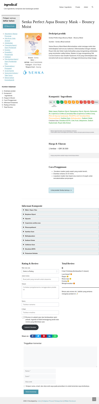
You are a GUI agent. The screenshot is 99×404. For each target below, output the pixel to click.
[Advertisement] (74, 78)
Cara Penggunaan (10, 100)
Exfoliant (8, 57)
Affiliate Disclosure (70, 401)
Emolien (7, 50)
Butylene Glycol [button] (30, 214)
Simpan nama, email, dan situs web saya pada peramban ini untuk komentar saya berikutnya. (58, 386)
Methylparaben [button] (30, 236)
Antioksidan (9, 43)
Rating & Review (9, 105)
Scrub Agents (9, 71)
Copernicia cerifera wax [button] (33, 223)
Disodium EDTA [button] (30, 249)
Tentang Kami (58, 401)
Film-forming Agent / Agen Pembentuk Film (11, 61)
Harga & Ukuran (9, 98)
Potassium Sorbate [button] (31, 253)
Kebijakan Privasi (47, 401)
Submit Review (30, 327)
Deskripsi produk (9, 91)
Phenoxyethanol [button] (30, 227)
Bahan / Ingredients (65, 7)
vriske (39, 401)
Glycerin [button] (28, 218)
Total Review (8, 107)
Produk (78, 7)
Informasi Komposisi (11, 102)
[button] (94, 399)
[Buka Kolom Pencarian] (92, 7)
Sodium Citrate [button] (30, 240)
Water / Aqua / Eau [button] (31, 210)
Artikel (86, 7)
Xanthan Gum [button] (29, 231)
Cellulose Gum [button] (30, 244)
